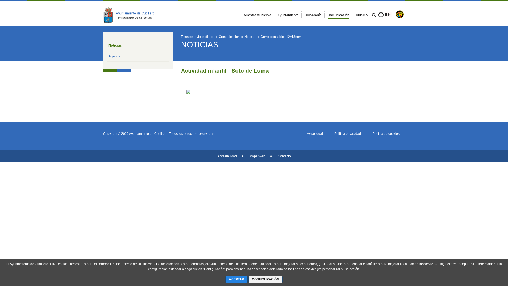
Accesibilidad (227, 156)
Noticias (115, 45)
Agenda (114, 56)
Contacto (284, 156)
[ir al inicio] (487, 254)
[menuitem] (258, 15)
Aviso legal (315, 134)
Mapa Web (257, 156)
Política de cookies (386, 134)
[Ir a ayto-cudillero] (132, 14)
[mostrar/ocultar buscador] (373, 15)
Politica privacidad (347, 134)
